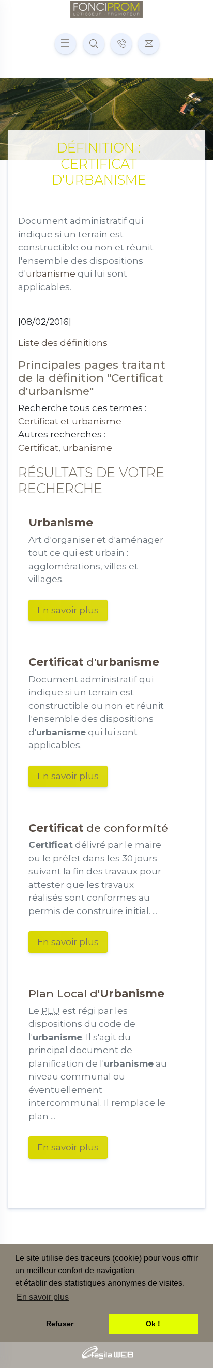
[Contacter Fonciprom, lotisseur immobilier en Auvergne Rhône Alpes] (148, 43)
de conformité (98, 827)
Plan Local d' (96, 993)
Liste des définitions (63, 343)
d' (93, 661)
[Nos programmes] (93, 43)
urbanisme (50, 273)
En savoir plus (68, 610)
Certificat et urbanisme (69, 421)
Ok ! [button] (153, 1323)
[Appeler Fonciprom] (121, 43)
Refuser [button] (59, 1323)
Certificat (38, 448)
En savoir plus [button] (43, 1297)
